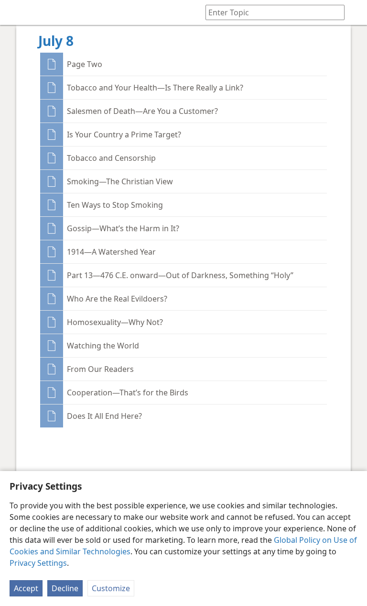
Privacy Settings (38, 563)
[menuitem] (14, 12)
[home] (14, 12)
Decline (65, 588)
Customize (111, 588)
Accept (26, 588)
